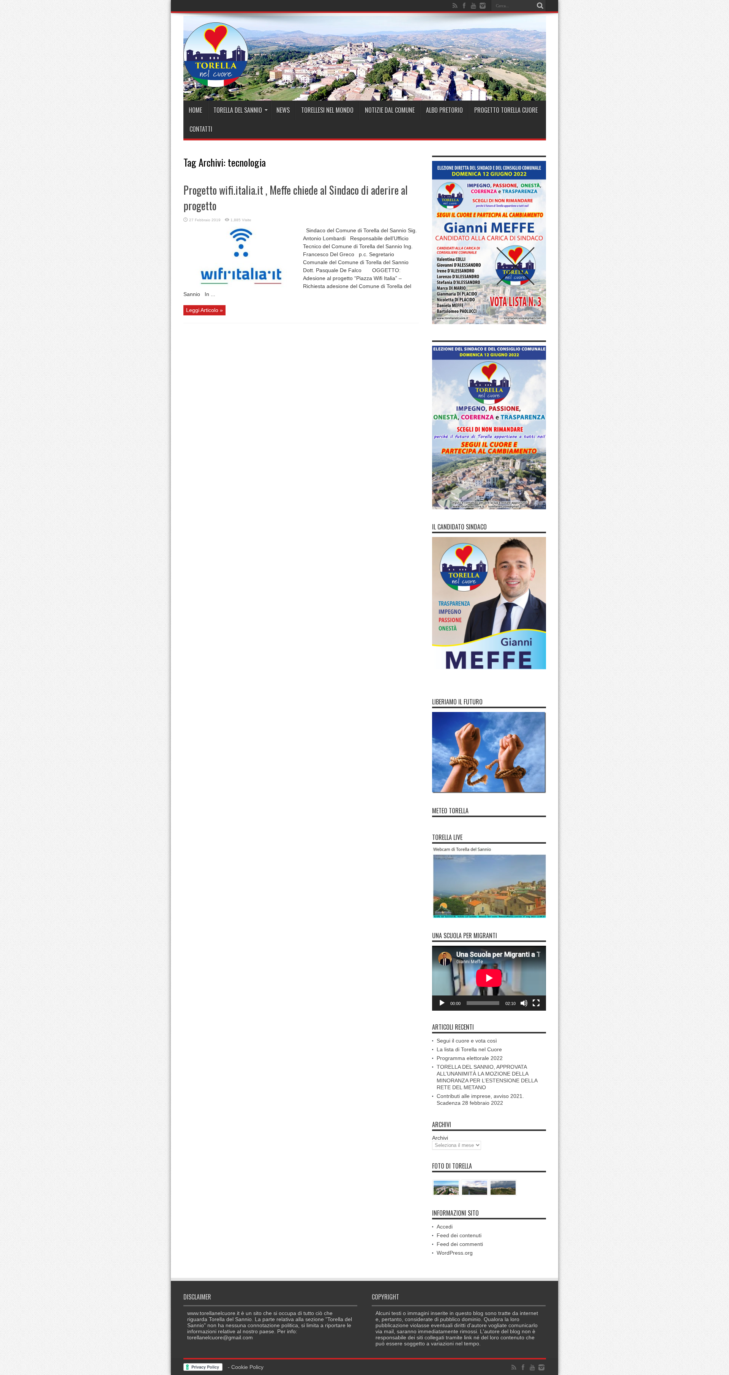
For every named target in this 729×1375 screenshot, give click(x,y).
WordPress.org (455, 1253)
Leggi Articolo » (204, 310)
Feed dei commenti (460, 1244)
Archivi (440, 1138)
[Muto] (524, 1003)
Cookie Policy (247, 1367)
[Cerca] (540, 5)
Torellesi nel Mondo (327, 110)
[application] (489, 978)
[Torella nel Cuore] (215, 81)
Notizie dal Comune (390, 110)
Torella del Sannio (237, 110)
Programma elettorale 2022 (470, 1058)
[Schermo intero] (536, 1003)
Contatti (200, 129)
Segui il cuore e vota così (467, 1041)
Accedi (445, 1227)
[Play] (442, 1003)
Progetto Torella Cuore (506, 110)
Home (195, 110)
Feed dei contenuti (459, 1235)
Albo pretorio (444, 110)
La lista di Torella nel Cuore (469, 1049)
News (283, 110)
